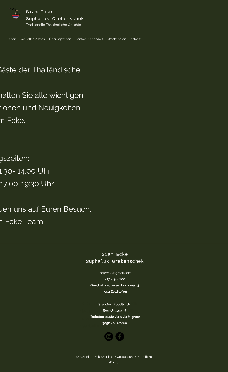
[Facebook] (119, 336)
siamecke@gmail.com (114, 273)
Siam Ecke (39, 12)
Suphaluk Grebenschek (55, 19)
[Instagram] (108, 336)
